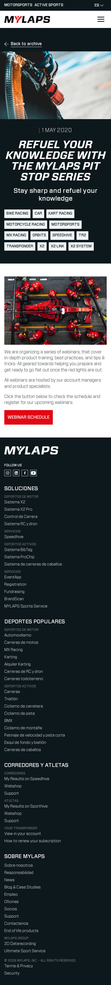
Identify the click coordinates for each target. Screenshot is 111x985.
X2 (42, 246)
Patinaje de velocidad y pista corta (34, 735)
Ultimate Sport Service (25, 951)
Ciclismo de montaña (23, 728)
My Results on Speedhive (26, 779)
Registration (15, 584)
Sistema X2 (14, 502)
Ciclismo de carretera (23, 706)
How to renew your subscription (32, 841)
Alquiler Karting (17, 664)
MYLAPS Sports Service (25, 606)
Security (11, 973)
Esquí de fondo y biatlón (25, 743)
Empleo (11, 894)
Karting (10, 657)
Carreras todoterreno (23, 679)
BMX (8, 721)
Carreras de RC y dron (23, 672)
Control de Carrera (20, 517)
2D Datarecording (20, 944)
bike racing (17, 213)
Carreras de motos (21, 643)
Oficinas (11, 902)
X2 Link (57, 246)
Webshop (13, 786)
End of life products (21, 931)
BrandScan (14, 599)
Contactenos (16, 924)
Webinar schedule (29, 417)
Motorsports (18, 5)
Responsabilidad (18, 873)
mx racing (16, 235)
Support (11, 793)
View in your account (22, 834)
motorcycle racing (25, 224)
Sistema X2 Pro (18, 509)
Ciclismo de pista (19, 714)
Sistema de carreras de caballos (33, 564)
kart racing (60, 213)
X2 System (81, 246)
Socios (10, 909)
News (9, 880)
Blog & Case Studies (22, 887)
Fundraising (14, 592)
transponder (19, 246)
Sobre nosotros (18, 865)
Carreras (12, 692)
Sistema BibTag (18, 550)
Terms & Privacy (18, 966)
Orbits (39, 235)
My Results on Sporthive (26, 806)
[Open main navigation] (101, 19)
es (97, 5)
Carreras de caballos (22, 750)
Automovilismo (17, 635)
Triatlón (11, 699)
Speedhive (62, 235)
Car (38, 213)
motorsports (65, 224)
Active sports (48, 5)
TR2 (82, 235)
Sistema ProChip (19, 557)
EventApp (12, 577)
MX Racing (13, 650)
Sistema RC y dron (20, 524)
